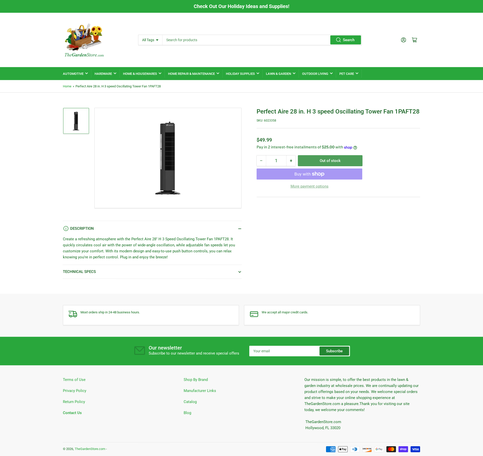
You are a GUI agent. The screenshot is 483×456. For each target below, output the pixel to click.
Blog (187, 413)
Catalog (190, 402)
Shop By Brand (196, 379)
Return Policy (74, 402)
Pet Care (346, 74)
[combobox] (262, 40)
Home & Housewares (140, 74)
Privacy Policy (74, 390)
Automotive (73, 74)
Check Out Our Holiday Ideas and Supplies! (241, 6)
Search (348, 40)
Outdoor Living (315, 74)
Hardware (103, 74)
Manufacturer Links (200, 390)
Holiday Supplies (240, 74)
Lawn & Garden (278, 74)
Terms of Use (74, 379)
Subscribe (334, 351)
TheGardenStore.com (90, 449)
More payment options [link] (310, 186)
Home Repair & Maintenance (191, 74)
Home (67, 86)
